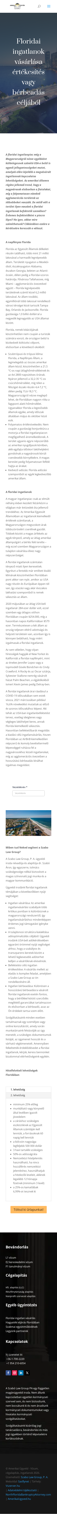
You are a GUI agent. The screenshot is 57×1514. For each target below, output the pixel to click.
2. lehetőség (18, 1095)
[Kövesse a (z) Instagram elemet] (14, 1372)
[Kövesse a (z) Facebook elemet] (8, 1372)
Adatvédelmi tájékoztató (22, 1490)
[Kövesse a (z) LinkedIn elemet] (20, 1372)
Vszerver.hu (13, 1486)
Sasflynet (23, 1481)
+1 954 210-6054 (15, 1363)
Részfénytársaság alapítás (19, 1291)
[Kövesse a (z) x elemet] (27, 1372)
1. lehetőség (18, 1089)
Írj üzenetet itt (14, 1354)
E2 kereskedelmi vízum (19, 1262)
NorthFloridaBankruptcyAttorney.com (28, 1494)
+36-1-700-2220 (15, 1359)
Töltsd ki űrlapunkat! (29, 1209)
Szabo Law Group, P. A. (34, 1477)
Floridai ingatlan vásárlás (20, 1318)
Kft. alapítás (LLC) (15, 1287)
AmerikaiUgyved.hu (19, 1499)
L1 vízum (11, 1257)
